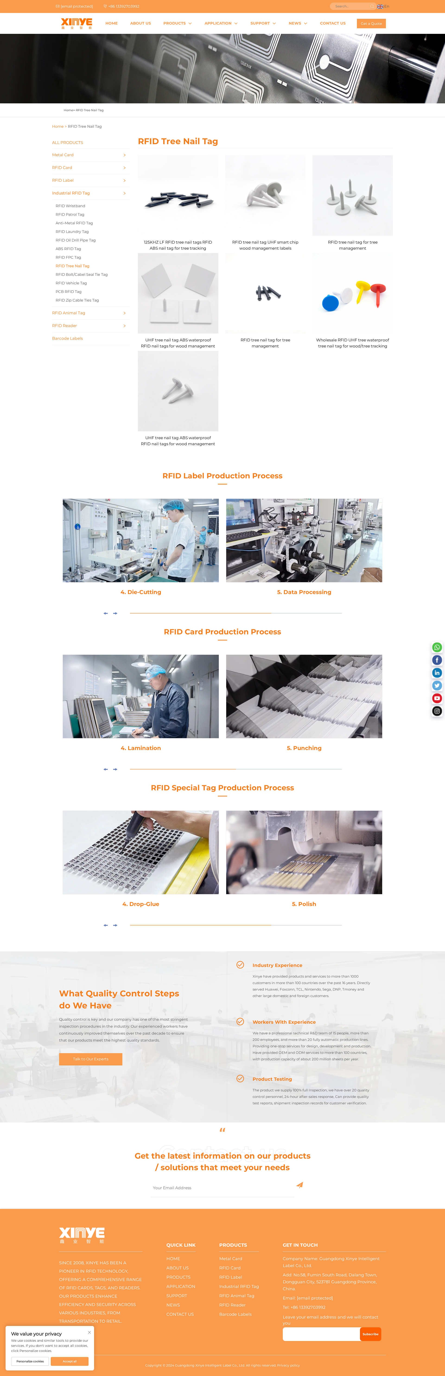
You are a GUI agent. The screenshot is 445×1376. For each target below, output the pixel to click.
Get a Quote (371, 23)
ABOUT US (140, 23)
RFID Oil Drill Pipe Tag (76, 240)
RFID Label (63, 180)
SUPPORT (260, 23)
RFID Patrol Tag (70, 214)
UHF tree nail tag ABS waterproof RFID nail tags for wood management (178, 343)
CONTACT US (333, 23)
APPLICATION (218, 23)
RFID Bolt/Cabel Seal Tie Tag (82, 274)
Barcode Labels (67, 338)
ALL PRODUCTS (67, 142)
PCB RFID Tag (69, 291)
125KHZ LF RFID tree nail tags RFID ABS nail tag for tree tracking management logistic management (178, 245)
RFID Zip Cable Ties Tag (77, 300)
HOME (111, 23)
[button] (105, 613)
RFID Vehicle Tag (71, 283)
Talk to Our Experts (90, 1059)
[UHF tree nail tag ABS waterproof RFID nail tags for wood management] (178, 293)
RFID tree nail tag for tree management (353, 245)
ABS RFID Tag (68, 249)
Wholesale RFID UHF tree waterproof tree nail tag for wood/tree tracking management (352, 343)
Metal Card (63, 155)
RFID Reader (64, 325)
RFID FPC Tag (68, 257)
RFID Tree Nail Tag (90, 110)
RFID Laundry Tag (72, 231)
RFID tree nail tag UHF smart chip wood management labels (265, 245)
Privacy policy (288, 1365)
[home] (76, 23)
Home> (69, 110)
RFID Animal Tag (68, 313)
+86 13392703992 (123, 6)
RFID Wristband (70, 206)
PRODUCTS (174, 23)
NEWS (295, 23)
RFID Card (62, 167)
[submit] (372, 6)
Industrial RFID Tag (71, 193)
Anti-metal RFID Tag (74, 223)
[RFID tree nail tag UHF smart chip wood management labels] (265, 195)
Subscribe (370, 1334)
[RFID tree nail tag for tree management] (352, 195)
